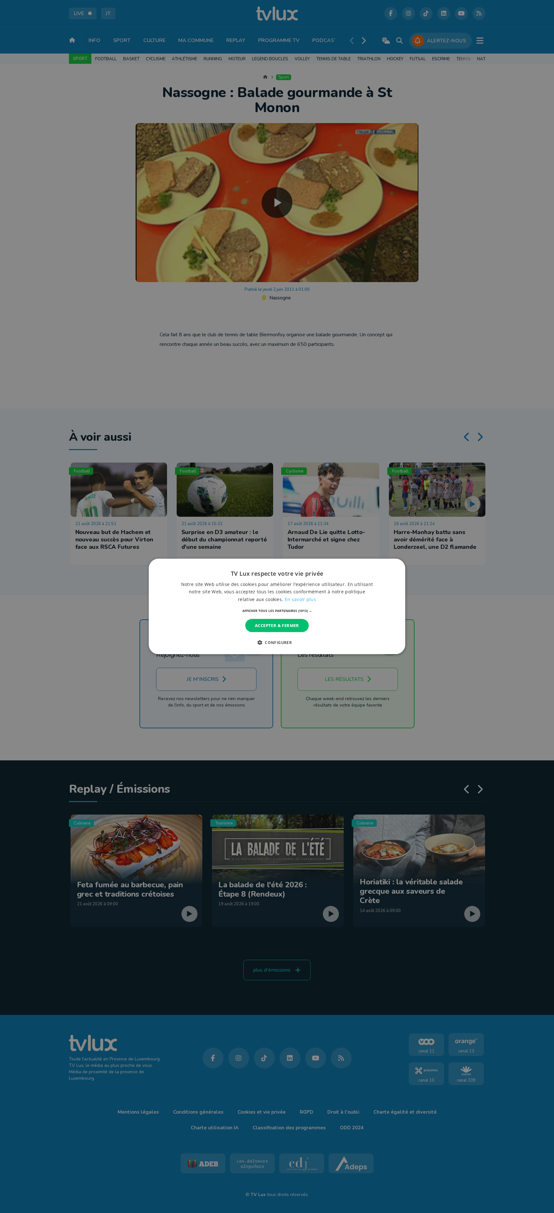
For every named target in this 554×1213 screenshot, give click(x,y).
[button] (277, 611)
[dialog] (277, 606)
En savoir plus (300, 599)
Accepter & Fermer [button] (277, 625)
